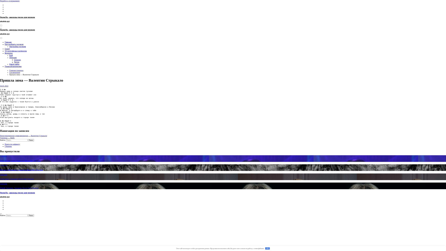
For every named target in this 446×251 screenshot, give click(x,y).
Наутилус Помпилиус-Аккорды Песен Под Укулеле (21, 170)
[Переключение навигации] (1, 28)
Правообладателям (13, 66)
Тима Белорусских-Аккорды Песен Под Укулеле (20, 161)
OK (267, 248)
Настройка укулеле (17, 47)
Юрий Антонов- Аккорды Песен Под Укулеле (19, 188)
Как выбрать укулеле (14, 44)
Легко (16, 62)
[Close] (1, 213)
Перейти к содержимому (10, 1)
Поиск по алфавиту (12, 144)
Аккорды (9, 53)
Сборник (13, 58)
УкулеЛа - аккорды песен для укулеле (17, 17)
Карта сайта (14, 64)
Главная (8, 42)
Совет (7, 49)
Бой (11, 55)
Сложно (17, 60)
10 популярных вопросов (16, 51)
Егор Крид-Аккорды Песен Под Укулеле (17, 179)
